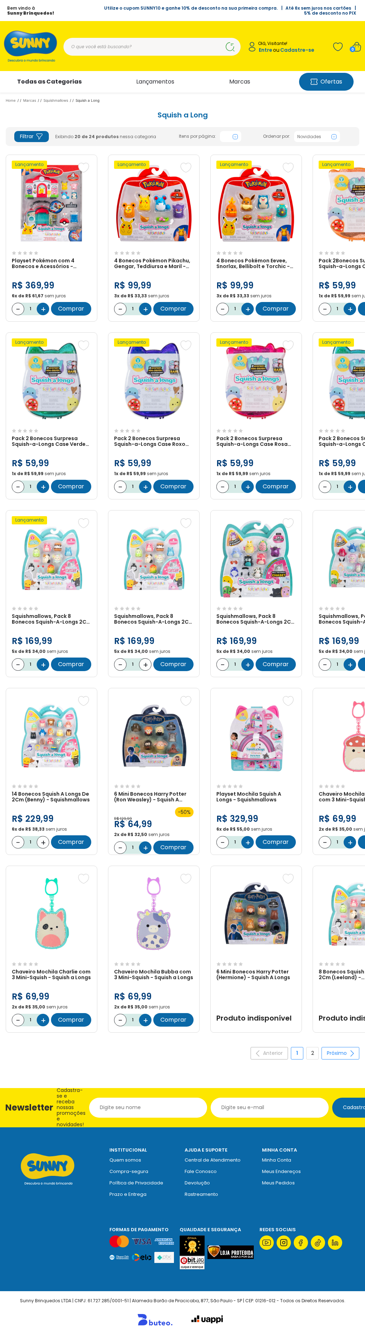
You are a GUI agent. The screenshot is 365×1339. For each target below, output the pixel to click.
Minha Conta (276, 1160)
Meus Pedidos (278, 1182)
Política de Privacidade (136, 1182)
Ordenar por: (276, 136)
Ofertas (331, 81)
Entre (265, 50)
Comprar (71, 308)
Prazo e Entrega (127, 1194)
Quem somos (125, 1160)
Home (11, 100)
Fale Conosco (201, 1171)
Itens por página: (197, 136)
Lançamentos (155, 81)
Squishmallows (55, 100)
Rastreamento (201, 1194)
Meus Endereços (281, 1171)
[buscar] (230, 47)
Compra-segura (128, 1171)
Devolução (197, 1182)
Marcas (239, 81)
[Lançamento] (51, 243)
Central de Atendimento (213, 1160)
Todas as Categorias (49, 81)
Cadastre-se (297, 50)
